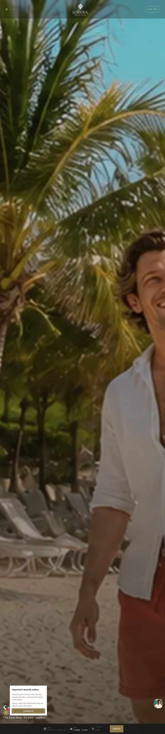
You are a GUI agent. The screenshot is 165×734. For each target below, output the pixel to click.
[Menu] (6, 9)
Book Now (152, 9)
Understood (28, 711)
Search (116, 728)
